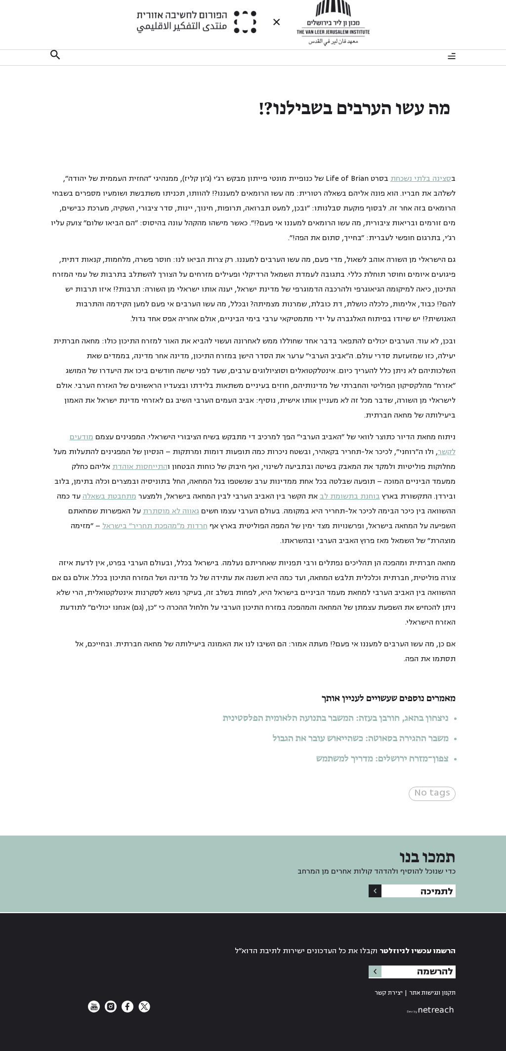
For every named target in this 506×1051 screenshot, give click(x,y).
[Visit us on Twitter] (143, 1010)
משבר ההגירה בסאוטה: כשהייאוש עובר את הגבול (361, 739)
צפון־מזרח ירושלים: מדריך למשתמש (381, 759)
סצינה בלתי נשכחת (420, 178)
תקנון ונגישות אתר (432, 993)
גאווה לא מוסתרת (171, 511)
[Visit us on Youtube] (93, 1010)
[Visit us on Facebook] (126, 1010)
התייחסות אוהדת (140, 467)
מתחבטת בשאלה (109, 496)
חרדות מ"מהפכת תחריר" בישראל (155, 526)
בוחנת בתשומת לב (350, 496)
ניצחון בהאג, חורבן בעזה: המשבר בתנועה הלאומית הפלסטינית (336, 718)
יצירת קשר (389, 993)
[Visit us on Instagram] (109, 1010)
